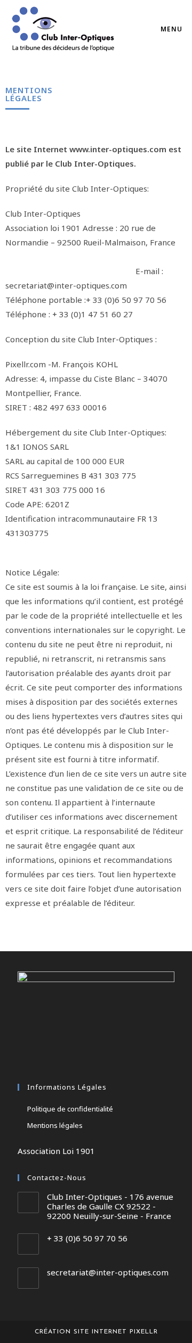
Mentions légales (55, 1125)
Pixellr (144, 1332)
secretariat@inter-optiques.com (108, 1272)
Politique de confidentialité (70, 1109)
